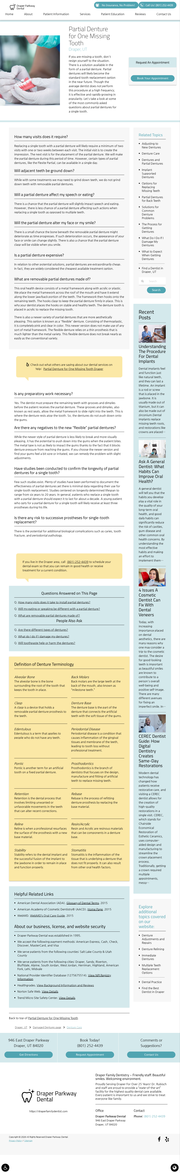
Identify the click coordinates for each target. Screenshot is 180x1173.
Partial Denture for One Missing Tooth (53, 1018)
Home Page (95, 909)
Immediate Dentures (149, 957)
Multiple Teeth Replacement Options (151, 969)
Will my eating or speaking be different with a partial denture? (59, 608)
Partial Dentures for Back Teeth (152, 198)
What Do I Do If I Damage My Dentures (152, 241)
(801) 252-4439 (77, 561)
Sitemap (28, 1140)
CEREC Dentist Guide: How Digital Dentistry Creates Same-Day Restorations (152, 751)
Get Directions (28, 1054)
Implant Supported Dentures (149, 173)
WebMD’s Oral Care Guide (47, 915)
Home (9, 14)
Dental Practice (152, 982)
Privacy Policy (15, 1140)
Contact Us (163, 14)
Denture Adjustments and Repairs (153, 939)
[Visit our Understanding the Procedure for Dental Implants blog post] (152, 341)
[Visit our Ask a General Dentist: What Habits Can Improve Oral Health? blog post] (152, 457)
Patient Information (56, 14)
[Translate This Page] (175, 1168)
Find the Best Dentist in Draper (153, 989)
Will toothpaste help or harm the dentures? (46, 643)
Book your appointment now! (152, 79)
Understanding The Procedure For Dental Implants (152, 354)
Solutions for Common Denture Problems (150, 212)
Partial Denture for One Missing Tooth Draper (73, 369)
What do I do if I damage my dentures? (43, 636)
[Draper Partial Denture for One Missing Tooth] (30, 105)
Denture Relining (153, 949)
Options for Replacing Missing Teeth (151, 187)
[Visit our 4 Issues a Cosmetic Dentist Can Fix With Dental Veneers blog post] (152, 585)
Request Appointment (90, 1054)
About (28, 14)
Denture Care (151, 153)
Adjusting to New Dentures (151, 145)
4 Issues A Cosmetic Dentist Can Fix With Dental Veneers (149, 602)
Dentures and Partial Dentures (152, 161)
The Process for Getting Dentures (152, 227)
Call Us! (159, 5)
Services (85, 14)
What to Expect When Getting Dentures (152, 255)
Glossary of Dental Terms (82, 903)
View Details (50, 991)
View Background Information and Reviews (65, 985)
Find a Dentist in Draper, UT (152, 270)
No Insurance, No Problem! (118, 5)
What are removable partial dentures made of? (49, 615)
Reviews (140, 14)
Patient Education (112, 14)
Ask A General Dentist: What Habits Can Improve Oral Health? (152, 471)
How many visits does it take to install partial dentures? (54, 602)
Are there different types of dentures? (43, 629)
